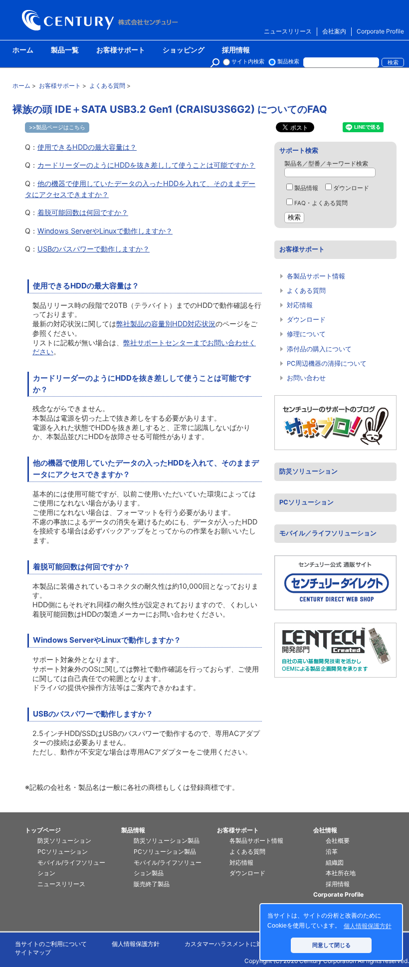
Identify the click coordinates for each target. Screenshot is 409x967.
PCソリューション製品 (165, 851)
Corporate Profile (380, 31)
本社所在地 (341, 873)
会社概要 (338, 840)
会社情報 (325, 830)
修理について (306, 334)
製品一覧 (65, 50)
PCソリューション (306, 502)
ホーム (22, 50)
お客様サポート (120, 50)
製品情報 (306, 188)
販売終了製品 (152, 884)
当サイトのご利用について (51, 944)
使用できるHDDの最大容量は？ (87, 147)
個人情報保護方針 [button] (368, 926)
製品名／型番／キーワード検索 (326, 163)
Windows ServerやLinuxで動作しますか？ (105, 231)
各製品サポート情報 (316, 276)
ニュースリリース (288, 31)
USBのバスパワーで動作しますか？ (93, 248)
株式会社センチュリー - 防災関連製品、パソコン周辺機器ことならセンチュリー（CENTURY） (102, 20)
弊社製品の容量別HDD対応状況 (165, 323)
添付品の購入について (319, 349)
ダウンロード (351, 188)
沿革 (332, 851)
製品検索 (288, 61)
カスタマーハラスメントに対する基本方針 (241, 944)
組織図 (335, 862)
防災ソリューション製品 (167, 840)
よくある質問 (306, 290)
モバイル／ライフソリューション (328, 533)
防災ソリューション (308, 471)
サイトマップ (33, 952)
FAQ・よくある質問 (321, 203)
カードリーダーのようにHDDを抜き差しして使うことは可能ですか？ (146, 165)
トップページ (43, 830)
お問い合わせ (306, 378)
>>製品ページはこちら (57, 127)
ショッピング (183, 50)
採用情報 (236, 50)
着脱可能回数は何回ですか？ (82, 212)
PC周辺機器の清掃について (327, 363)
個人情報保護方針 (136, 944)
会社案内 (334, 31)
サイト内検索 (247, 61)
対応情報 (300, 305)
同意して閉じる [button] (331, 945)
